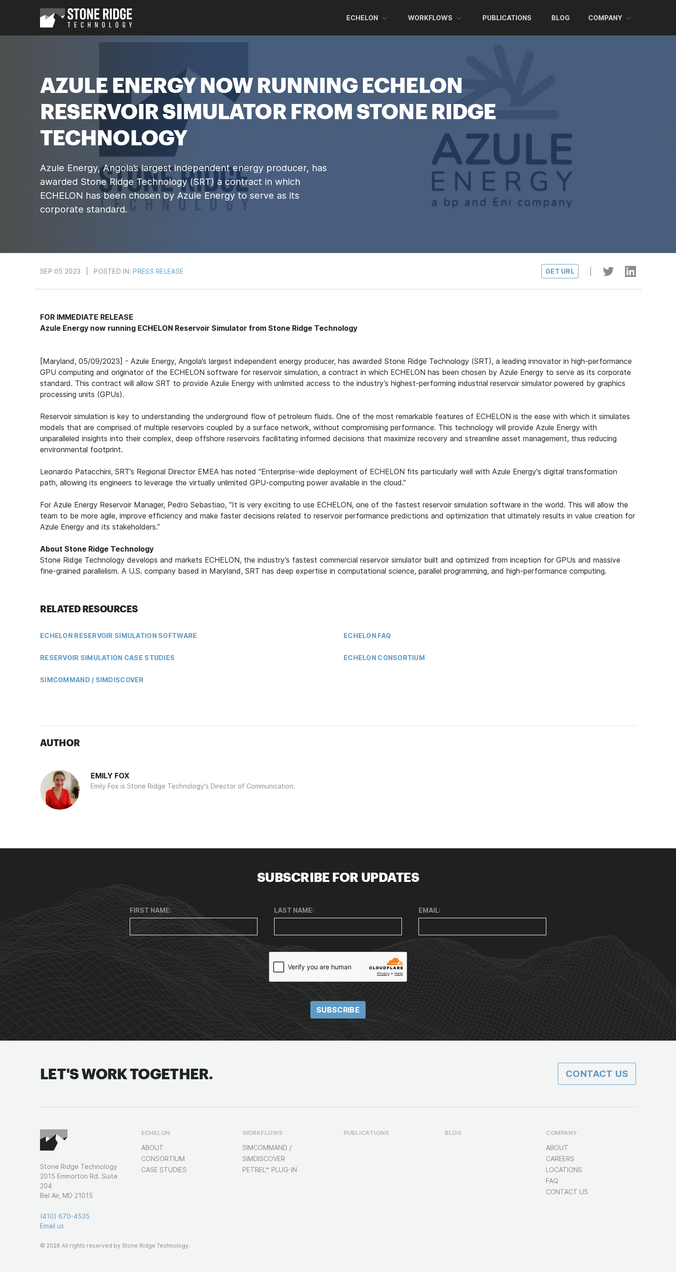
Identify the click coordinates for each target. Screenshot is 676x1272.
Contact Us (597, 1073)
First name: (151, 910)
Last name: (294, 910)
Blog (560, 18)
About (152, 1147)
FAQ (552, 1181)
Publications (507, 18)
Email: (429, 910)
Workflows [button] (430, 18)
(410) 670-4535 (65, 1216)
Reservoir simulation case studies (107, 658)
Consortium (163, 1159)
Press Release (158, 271)
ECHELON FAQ (367, 635)
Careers (560, 1159)
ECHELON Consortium (384, 658)
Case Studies (164, 1170)
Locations (564, 1170)
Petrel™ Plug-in (269, 1170)
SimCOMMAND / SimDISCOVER (92, 680)
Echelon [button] (362, 18)
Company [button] (605, 18)
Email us (52, 1226)
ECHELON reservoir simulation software (118, 635)
